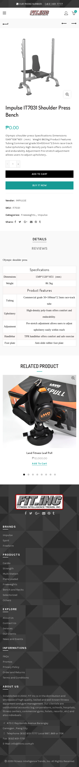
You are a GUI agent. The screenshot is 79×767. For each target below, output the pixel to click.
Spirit (6, 540)
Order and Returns (14, 672)
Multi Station (10, 573)
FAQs (6, 656)
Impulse (42, 215)
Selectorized (10, 595)
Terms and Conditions (16, 677)
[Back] (5, 23)
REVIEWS (39, 248)
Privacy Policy (11, 667)
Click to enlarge (67, 94)
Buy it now (39, 185)
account (66, 13)
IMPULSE (21, 200)
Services (8, 628)
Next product (73, 23)
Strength (8, 568)
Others (7, 600)
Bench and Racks (13, 589)
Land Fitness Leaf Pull (39, 453)
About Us (8, 617)
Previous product (64, 23)
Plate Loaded (10, 579)
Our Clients (9, 633)
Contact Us (9, 623)
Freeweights (28, 215)
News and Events (13, 639)
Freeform (8, 545)
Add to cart (39, 174)
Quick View (73, 378)
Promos (7, 661)
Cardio (6, 563)
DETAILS (39, 239)
